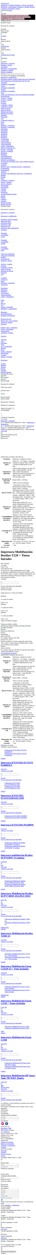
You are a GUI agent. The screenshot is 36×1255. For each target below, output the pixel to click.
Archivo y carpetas (6, 98)
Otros (2, 93)
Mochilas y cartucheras (8, 125)
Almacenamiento (6, 142)
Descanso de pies (6, 161)
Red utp (10, 148)
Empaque (4, 115)
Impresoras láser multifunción (10, 228)
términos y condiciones (12, 1205)
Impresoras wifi (20, 81)
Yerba (19, 173)
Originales (4, 84)
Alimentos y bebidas (23, 7)
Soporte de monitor (6, 322)
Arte (2, 118)
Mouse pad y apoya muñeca (20, 161)
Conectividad (5, 139)
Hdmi (3, 148)
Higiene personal (6, 203)
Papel (2, 122)
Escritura (3, 101)
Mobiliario (4, 153)
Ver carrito (4, 1229)
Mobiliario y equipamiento (9, 7)
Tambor (3, 89)
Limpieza (3, 199)
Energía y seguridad (7, 149)
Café (8, 173)
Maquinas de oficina (7, 112)
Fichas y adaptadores (24, 167)
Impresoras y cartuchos (8, 5)
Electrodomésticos (6, 156)
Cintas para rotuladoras (22, 94)
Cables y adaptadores (7, 146)
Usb (6, 148)
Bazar (2, 179)
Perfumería (4, 192)
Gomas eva (10, 120)
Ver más (27, 81)
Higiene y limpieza (6, 357)
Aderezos (4, 173)
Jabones (14, 194)
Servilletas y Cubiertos (7, 180)
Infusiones (13, 173)
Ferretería (4, 165)
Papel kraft (4, 117)
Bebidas (3, 175)
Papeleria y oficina (20, 5)
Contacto (17, 8)
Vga (14, 148)
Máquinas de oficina (7, 113)
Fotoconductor (5, 96)
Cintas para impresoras (8, 94)
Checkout (4, 1238)
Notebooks (4, 132)
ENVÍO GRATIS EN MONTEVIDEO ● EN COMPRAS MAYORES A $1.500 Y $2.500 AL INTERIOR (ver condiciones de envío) (16, 17)
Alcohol (3, 194)
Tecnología (30, 5)
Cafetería (3, 189)
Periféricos (4, 136)
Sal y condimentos (26, 173)
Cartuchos (4, 82)
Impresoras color (10, 81)
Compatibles (11, 84)
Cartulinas (4, 120)
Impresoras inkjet (6, 223)
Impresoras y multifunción (9, 77)
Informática (4, 129)
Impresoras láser (23, 79)
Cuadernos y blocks (7, 105)
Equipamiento (5, 168)
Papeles (3, 196)
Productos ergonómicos (8, 160)
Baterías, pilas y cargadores (9, 167)
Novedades (11, 8)
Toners (3, 86)
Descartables (4, 185)
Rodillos (31, 94)
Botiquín (9, 194)
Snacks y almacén (6, 182)
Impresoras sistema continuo (9, 79)
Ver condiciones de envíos (9, 653)
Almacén (3, 172)
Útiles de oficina (6, 108)
